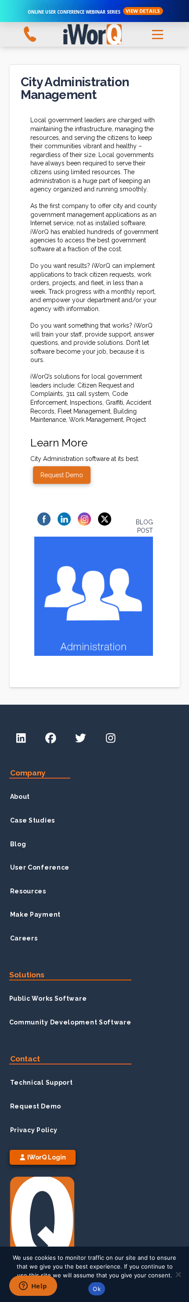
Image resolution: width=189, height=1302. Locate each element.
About (20, 796)
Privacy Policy (34, 1130)
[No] (178, 1274)
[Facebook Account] (50, 738)
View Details (143, 10)
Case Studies (32, 820)
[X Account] (80, 738)
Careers (24, 938)
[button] (157, 34)
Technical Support (41, 1082)
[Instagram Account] (110, 738)
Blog (18, 844)
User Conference (40, 867)
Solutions (26, 974)
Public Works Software (48, 998)
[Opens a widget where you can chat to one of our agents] (33, 1287)
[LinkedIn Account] (21, 738)
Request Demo (35, 1106)
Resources (28, 891)
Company (28, 772)
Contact (25, 1058)
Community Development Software (70, 1022)
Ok (97, 1288)
